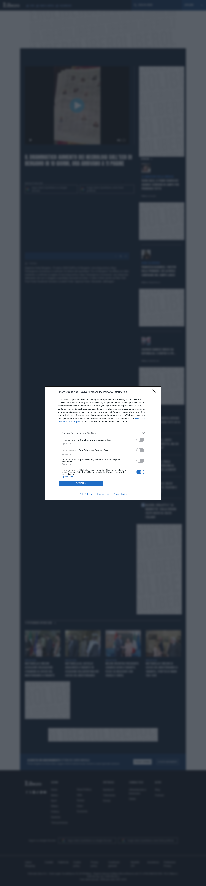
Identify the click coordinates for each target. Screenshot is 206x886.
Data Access (103, 494)
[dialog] (103, 443)
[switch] (140, 440)
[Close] (155, 392)
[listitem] (103, 433)
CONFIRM (81, 483)
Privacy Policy (120, 494)
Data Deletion (85, 494)
